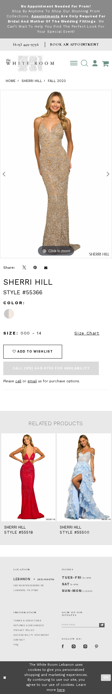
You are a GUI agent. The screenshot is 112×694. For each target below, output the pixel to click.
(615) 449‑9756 (45, 579)
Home (11, 81)
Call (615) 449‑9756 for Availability (51, 368)
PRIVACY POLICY (24, 630)
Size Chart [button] (86, 333)
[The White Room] (30, 63)
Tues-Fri (72, 578)
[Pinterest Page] (97, 646)
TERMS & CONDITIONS (27, 621)
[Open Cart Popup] (105, 63)
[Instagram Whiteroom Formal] (73, 646)
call (18, 381)
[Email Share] (46, 268)
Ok (106, 677)
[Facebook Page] (63, 646)
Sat (66, 584)
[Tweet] (24, 268)
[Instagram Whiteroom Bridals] (85, 646)
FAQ (16, 645)
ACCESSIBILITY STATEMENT (31, 635)
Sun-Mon (72, 591)
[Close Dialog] (5, 677)
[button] (84, 63)
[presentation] (28, 477)
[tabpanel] (56, 174)
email (32, 381)
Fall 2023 (57, 81)
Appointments (45, 16)
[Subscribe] (102, 625)
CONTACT (19, 640)
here (61, 690)
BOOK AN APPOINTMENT (74, 44)
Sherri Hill (32, 81)
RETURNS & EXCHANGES (28, 625)
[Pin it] (35, 268)
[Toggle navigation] (74, 63)
